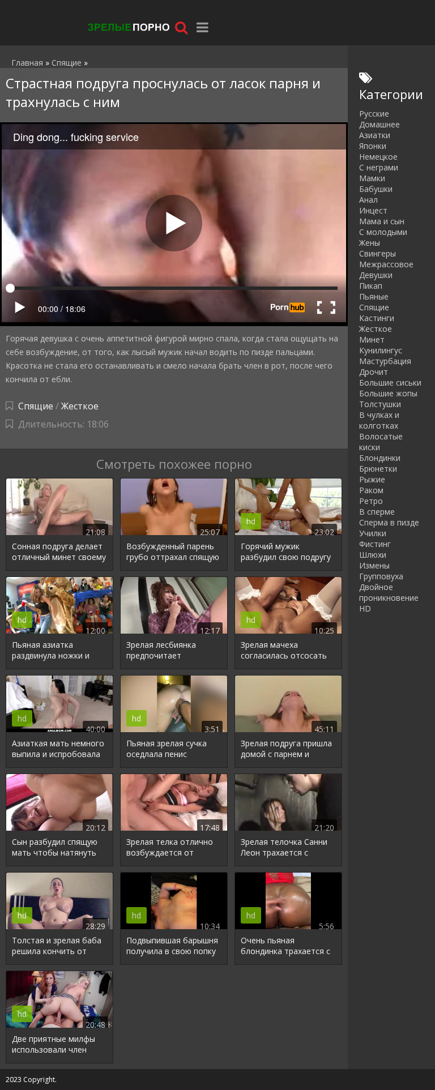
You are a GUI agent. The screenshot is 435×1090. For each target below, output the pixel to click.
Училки (372, 533)
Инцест (373, 210)
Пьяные (374, 296)
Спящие (35, 406)
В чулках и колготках (379, 420)
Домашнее (379, 124)
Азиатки (374, 135)
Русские (374, 113)
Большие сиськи (390, 382)
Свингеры (377, 253)
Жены (369, 242)
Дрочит (373, 371)
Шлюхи (372, 554)
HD (365, 608)
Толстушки (380, 404)
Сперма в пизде (389, 522)
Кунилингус (380, 350)
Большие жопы (388, 393)
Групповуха (381, 576)
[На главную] (127, 26)
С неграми (378, 167)
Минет (372, 339)
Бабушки (376, 188)
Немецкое (378, 156)
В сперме (377, 511)
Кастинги (376, 318)
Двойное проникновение (389, 592)
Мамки (372, 178)
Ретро (371, 500)
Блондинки (379, 457)
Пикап (370, 285)
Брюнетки (378, 468)
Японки (372, 145)
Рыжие (372, 479)
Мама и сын (381, 221)
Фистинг (375, 543)
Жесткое (80, 406)
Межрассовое (386, 264)
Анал (368, 199)
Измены (374, 565)
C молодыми (383, 231)
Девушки (376, 275)
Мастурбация (385, 361)
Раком (371, 490)
